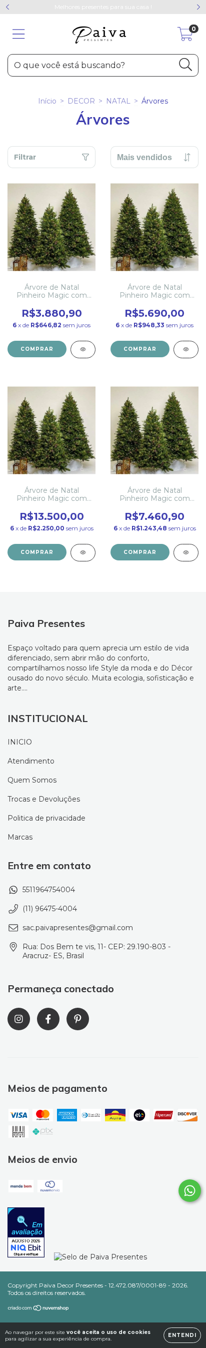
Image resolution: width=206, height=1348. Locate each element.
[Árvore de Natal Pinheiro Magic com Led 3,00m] (83, 552)
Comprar (37, 349)
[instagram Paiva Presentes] (19, 1019)
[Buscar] (186, 65)
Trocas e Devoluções (44, 799)
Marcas (20, 837)
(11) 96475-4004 (49, 908)
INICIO (20, 742)
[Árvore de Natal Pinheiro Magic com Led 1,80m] (83, 349)
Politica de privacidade (47, 818)
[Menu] (19, 34)
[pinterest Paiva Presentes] (77, 1019)
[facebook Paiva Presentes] (48, 1019)
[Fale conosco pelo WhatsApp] (189, 1190)
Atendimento (31, 761)
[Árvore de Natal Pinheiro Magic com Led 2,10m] (186, 349)
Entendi (182, 1335)
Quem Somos (32, 780)
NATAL (118, 101)
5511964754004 (48, 889)
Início (47, 101)
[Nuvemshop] (39, 1308)
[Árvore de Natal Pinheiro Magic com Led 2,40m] (186, 552)
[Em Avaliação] (26, 1233)
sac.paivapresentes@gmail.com (77, 927)
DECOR (81, 101)
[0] (185, 36)
